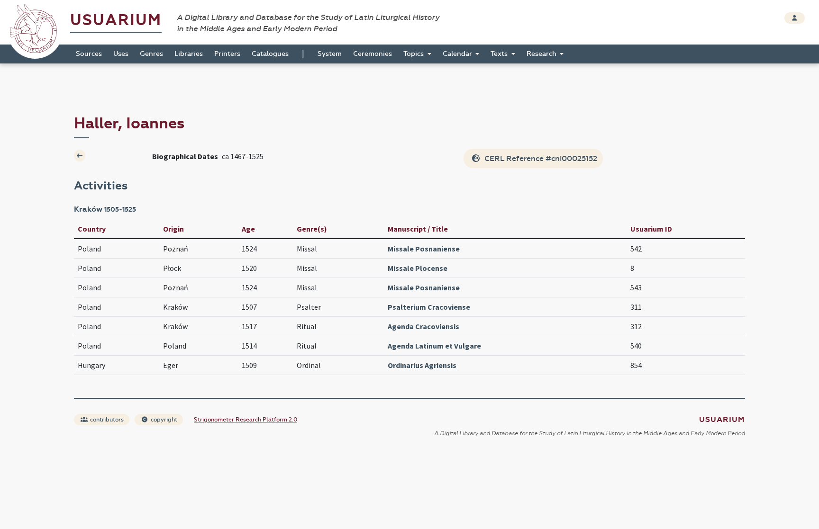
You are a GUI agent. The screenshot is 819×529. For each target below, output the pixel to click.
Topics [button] (414, 54)
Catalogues (270, 54)
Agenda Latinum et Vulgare (434, 345)
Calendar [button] (458, 54)
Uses (120, 54)
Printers (227, 54)
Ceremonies (372, 54)
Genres (151, 54)
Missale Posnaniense (424, 248)
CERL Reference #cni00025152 (539, 158)
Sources (89, 54)
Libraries (188, 54)
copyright (163, 419)
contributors (106, 419)
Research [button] (542, 54)
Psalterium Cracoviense (429, 307)
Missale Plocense (417, 268)
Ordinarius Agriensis (422, 365)
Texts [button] (500, 54)
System (330, 54)
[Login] (794, 18)
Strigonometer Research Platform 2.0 (245, 419)
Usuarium (116, 20)
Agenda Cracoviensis (423, 326)
